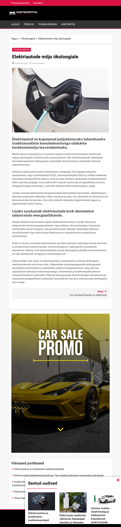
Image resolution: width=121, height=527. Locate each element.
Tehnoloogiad (47, 24)
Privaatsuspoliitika (20, 3)
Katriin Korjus (21, 63)
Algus (15, 24)
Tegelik (29, 24)
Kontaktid (38, 3)
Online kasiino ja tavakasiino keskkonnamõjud (38, 517)
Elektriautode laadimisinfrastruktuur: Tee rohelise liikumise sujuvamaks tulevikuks (59, 475)
